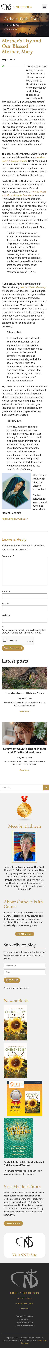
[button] (44, 6)
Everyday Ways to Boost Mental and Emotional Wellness (24, 750)
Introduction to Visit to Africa (24, 693)
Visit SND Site (24, 1254)
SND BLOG (24, 1308)
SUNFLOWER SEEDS (24, 1303)
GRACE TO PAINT (24, 1298)
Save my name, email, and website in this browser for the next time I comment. (23, 631)
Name (6, 591)
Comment (8, 556)
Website (6, 615)
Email (5, 603)
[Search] (46, 787)
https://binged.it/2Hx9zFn (15, 519)
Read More (24, 711)
